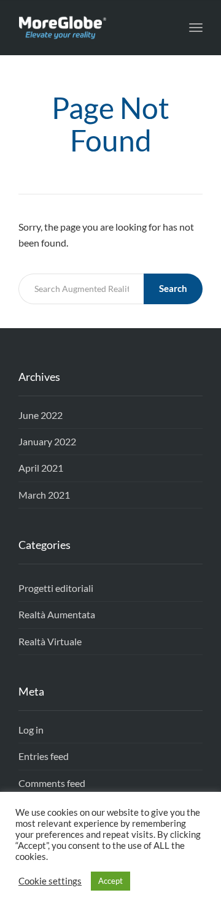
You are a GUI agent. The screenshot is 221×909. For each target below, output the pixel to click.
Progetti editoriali (55, 588)
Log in (31, 729)
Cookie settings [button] (50, 881)
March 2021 (44, 495)
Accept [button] (110, 881)
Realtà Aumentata (56, 614)
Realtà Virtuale (50, 641)
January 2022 (47, 441)
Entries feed (43, 756)
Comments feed (51, 783)
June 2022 (40, 415)
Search (173, 288)
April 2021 (40, 468)
